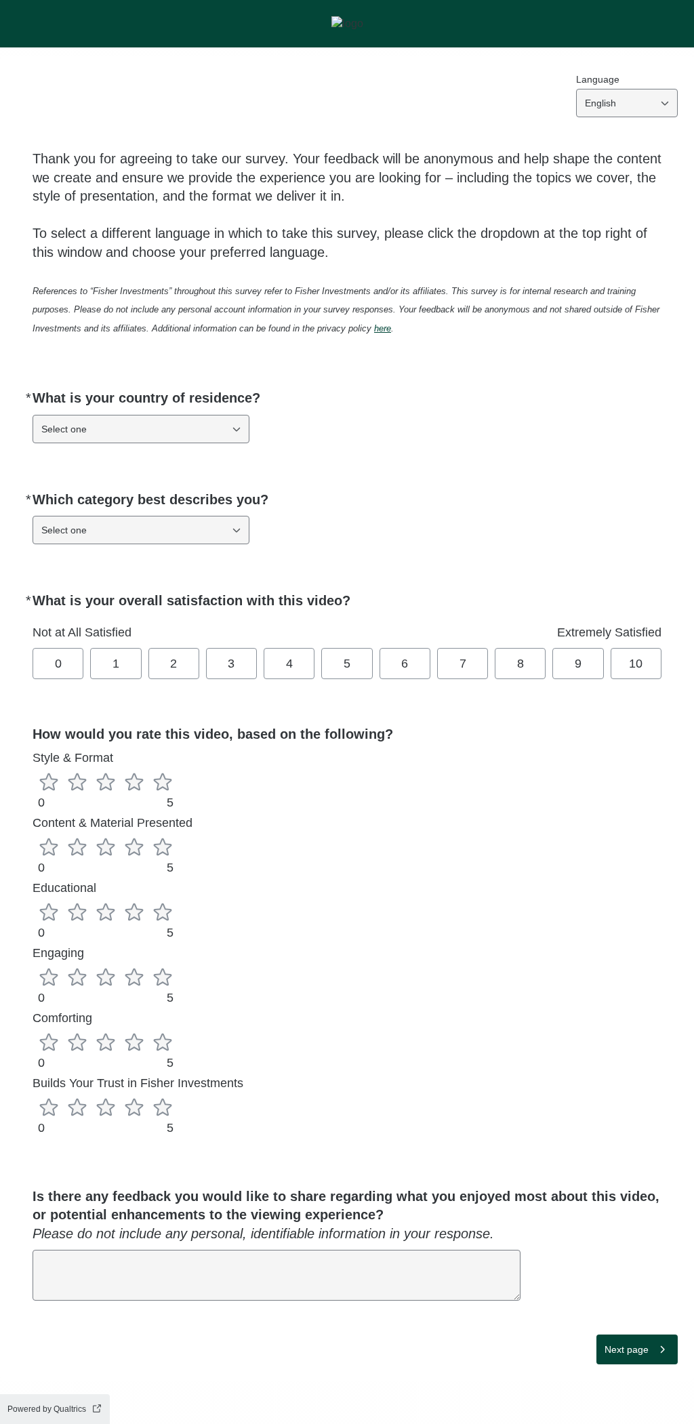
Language (597, 79)
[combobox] (627, 103)
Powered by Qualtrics (46, 1409)
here (382, 328)
